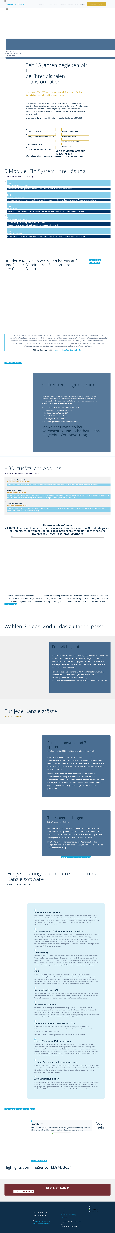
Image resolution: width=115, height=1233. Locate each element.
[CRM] (35, 969)
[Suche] (109, 4)
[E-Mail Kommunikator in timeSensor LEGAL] (35, 1021)
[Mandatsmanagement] (35, 1002)
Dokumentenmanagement (47, 912)
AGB (62, 1212)
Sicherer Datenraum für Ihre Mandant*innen (56, 1062)
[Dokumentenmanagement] (35, 910)
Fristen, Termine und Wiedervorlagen (52, 1041)
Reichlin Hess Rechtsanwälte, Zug (69, 350)
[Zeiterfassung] (35, 950)
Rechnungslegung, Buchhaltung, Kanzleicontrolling (58, 931)
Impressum (64, 1217)
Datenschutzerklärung (68, 1215)
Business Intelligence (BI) (46, 990)
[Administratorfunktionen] (35, 1076)
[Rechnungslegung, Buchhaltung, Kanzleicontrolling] (35, 929)
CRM (36, 971)
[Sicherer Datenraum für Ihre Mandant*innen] (35, 1060)
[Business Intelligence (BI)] (35, 988)
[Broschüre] (31, 1121)
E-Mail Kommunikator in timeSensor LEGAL (55, 1023)
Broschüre (37, 1124)
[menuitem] (93, 1207)
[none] (100, 1209)
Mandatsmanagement (45, 1004)
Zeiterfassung (41, 952)
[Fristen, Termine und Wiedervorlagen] (35, 1039)
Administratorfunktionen (46, 1078)
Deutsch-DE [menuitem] (94, 1207)
